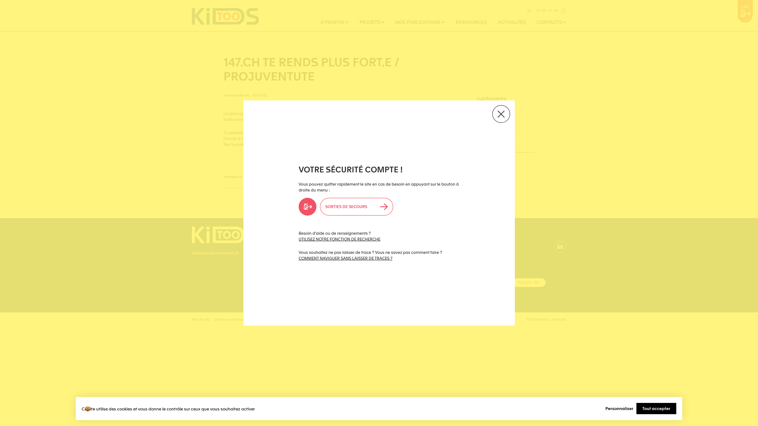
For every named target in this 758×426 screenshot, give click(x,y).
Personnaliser (619, 408)
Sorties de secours (346, 206)
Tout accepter (656, 408)
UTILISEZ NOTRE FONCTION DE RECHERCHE (339, 239)
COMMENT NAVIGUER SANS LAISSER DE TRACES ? (345, 258)
